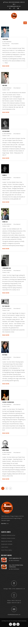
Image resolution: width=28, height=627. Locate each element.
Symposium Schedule (6, 544)
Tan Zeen (5, 39)
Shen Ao (5, 222)
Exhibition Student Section (8, 538)
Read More (4, 523)
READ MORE (5, 66)
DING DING (5, 450)
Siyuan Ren (5, 131)
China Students (15, 43)
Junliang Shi (6, 268)
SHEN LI (4, 175)
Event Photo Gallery (6, 550)
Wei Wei (4, 85)
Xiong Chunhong (8, 402)
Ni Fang (4, 355)
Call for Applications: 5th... (15, 558)
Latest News (4, 547)
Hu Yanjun (5, 306)
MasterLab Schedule (6, 541)
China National (5, 43)
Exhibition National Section (8, 535)
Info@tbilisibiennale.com (15, 6)
